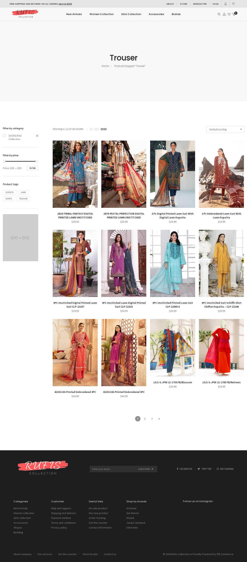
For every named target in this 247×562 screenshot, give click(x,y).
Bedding (18, 532)
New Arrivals (21, 508)
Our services (44, 554)
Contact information (100, 527)
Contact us (110, 554)
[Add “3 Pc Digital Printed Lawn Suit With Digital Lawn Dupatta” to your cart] (161, 204)
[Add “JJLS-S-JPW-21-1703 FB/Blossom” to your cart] (161, 373)
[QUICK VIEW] (86, 204)
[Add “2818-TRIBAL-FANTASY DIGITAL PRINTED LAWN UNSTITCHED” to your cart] (64, 204)
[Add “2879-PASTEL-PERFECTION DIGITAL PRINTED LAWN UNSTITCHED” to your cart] (112, 204)
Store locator (90, 554)
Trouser (23, 198)
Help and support (61, 508)
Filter (33, 168)
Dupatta (10, 192)
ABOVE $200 (65, 3)
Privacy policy (59, 527)
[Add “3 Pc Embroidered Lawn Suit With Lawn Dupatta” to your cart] (210, 204)
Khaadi (130, 518)
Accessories (21, 522)
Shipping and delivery (63, 513)
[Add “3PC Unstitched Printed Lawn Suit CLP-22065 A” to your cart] (161, 293)
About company (23, 554)
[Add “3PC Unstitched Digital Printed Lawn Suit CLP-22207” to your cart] (64, 293)
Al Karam (131, 508)
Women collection (24, 513)
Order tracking (97, 518)
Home (105, 66)
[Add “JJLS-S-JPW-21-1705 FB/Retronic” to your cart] (210, 373)
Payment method (61, 518)
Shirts (9, 198)
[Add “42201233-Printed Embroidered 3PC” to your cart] (64, 382)
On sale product (98, 508)
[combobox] (225, 129)
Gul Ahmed (132, 513)
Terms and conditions (63, 522)
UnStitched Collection (15, 137)
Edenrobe (132, 527)
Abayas (18, 527)
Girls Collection (22, 518)
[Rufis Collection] (25, 18)
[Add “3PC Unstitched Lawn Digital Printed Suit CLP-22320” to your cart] (112, 293)
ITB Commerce (225, 554)
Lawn (23, 192)
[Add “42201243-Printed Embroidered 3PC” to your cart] (112, 382)
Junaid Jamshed (135, 522)
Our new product (98, 513)
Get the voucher (98, 522)
